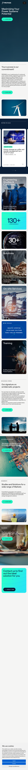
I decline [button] (14, 763)
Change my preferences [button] (14, 766)
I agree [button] (14, 760)
